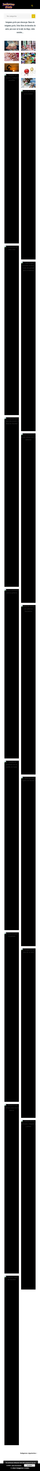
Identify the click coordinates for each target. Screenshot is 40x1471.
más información (16, 1465)
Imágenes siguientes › (28, 1453)
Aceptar (29, 1465)
